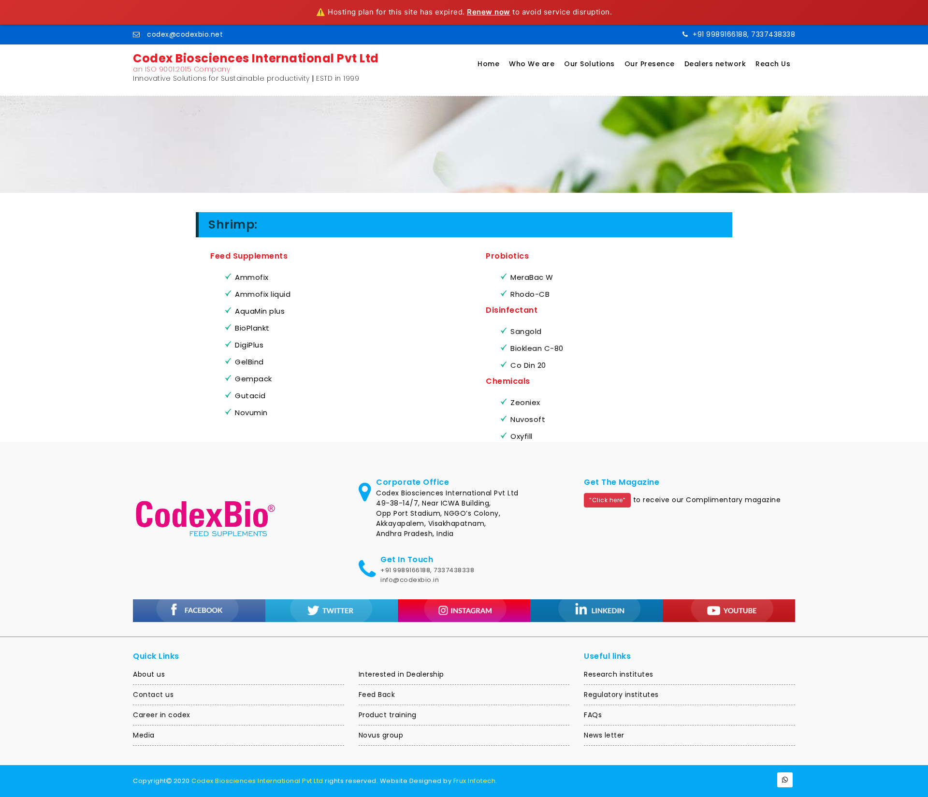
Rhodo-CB (530, 294)
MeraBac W (531, 277)
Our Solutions (589, 64)
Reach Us (772, 64)
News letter (604, 735)
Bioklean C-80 (537, 348)
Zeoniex (525, 402)
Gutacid (250, 396)
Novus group (381, 735)
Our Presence (649, 64)
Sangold (526, 331)
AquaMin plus (260, 311)
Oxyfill (521, 436)
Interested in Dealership (401, 674)
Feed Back (377, 694)
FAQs (593, 715)
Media (144, 735)
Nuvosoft (527, 419)
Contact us (153, 694)
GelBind (249, 362)
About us (149, 674)
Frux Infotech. (475, 780)
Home (488, 64)
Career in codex (161, 715)
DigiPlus (249, 345)
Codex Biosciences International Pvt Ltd (257, 780)
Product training (388, 715)
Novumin (251, 412)
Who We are (531, 64)
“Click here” (607, 500)
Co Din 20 (528, 365)
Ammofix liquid (262, 294)
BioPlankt (252, 328)
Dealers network (715, 64)
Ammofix (252, 277)
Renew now (488, 11)
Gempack (253, 379)
